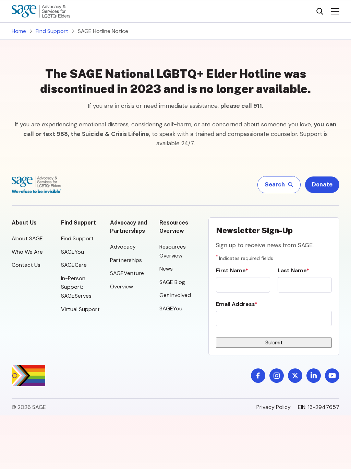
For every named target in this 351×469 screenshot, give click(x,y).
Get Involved (175, 295)
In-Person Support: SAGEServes (76, 287)
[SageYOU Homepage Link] (41, 11)
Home (19, 31)
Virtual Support (80, 309)
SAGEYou (72, 251)
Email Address (235, 304)
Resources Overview (173, 226)
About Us (24, 222)
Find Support (52, 31)
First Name (230, 270)
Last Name (292, 270)
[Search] (320, 11)
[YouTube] (332, 375)
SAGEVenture (127, 273)
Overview (121, 286)
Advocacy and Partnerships (128, 226)
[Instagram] (276, 375)
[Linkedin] (313, 375)
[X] (295, 375)
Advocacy (123, 246)
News (166, 268)
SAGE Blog (172, 282)
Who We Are (27, 251)
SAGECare (74, 264)
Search (275, 184)
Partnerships (126, 260)
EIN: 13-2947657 (318, 407)
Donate (322, 184)
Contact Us (26, 264)
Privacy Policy (273, 407)
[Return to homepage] (36, 184)
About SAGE (27, 238)
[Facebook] (258, 375)
